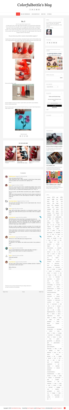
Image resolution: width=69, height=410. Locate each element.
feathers (58, 288)
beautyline (49, 321)
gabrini (58, 338)
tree (48, 393)
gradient (48, 222)
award (50, 319)
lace (59, 352)
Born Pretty (57, 218)
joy (53, 224)
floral (48, 263)
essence (48, 197)
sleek (60, 385)
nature (59, 373)
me (58, 364)
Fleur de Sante (49, 232)
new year (48, 375)
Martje (59, 309)
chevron (48, 282)
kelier (58, 350)
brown (55, 240)
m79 (53, 360)
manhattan (49, 294)
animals (58, 278)
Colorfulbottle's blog (34, 4)
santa (60, 383)
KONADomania (12, 176)
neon (48, 269)
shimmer (57, 213)
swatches (57, 389)
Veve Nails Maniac (13, 201)
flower (58, 228)
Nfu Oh (59, 311)
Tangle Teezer (49, 315)
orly (58, 236)
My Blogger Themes (40, 408)
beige (49, 240)
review (48, 207)
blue (57, 199)
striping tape (49, 255)
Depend (57, 257)
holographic (49, 215)
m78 (48, 360)
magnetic (49, 226)
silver (58, 215)
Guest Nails (58, 232)
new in (48, 298)
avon (60, 238)
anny (48, 280)
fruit (50, 338)
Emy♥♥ (10, 255)
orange (57, 220)
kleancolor (49, 352)
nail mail (58, 367)
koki (55, 352)
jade (60, 348)
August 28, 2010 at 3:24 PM (17, 208)
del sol (54, 333)
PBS (47, 313)
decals (48, 333)
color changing (49, 284)
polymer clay (57, 298)
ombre (55, 375)
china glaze (57, 205)
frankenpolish (49, 290)
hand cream (49, 348)
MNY (55, 275)
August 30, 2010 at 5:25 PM (21, 261)
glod (48, 342)
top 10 (58, 391)
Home (18, 14)
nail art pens (49, 296)
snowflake (49, 302)
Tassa (10, 248)
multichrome (49, 367)
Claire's (49, 275)
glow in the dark (57, 342)
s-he (48, 230)
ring (58, 381)
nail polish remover (50, 373)
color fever (58, 284)
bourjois (57, 280)
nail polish (49, 369)
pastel (48, 238)
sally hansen (57, 226)
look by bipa (49, 236)
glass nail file (49, 340)
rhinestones (49, 381)
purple (48, 199)
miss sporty (49, 267)
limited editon (56, 265)
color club (49, 228)
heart (48, 265)
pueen (53, 253)
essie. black (50, 335)
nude (48, 253)
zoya (59, 230)
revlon (59, 253)
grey (48, 224)
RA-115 (59, 313)
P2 (58, 259)
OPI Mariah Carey (50, 165)
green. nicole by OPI (50, 346)
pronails (59, 269)
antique (54, 317)
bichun (58, 321)
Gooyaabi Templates (57, 408)
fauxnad (57, 222)
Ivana (10, 185)
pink (57, 197)
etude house (58, 335)
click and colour (50, 329)
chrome (57, 282)
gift (59, 251)
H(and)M (54, 238)
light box (48, 356)
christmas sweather (50, 327)
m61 (55, 358)
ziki (48, 398)
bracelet (57, 323)
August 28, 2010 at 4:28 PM (21, 217)
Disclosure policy (36, 14)
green (57, 211)
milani (58, 294)
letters (57, 354)
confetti (50, 331)
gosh (58, 290)
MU (53, 309)
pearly (60, 375)
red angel (57, 379)
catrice (57, 207)
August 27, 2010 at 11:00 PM (17, 185)
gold (50, 218)
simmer (48, 273)
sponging (58, 387)
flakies (50, 242)
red (57, 201)
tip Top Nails (49, 391)
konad (48, 205)
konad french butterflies (51, 292)
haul (53, 234)
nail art (48, 203)
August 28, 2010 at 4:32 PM (21, 237)
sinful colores (57, 300)
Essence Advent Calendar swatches (54, 146)
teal (48, 304)
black (48, 201)
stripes (58, 302)
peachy (53, 269)
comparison (49, 286)
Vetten (58, 315)
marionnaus (57, 362)
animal (48, 317)
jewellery (50, 350)
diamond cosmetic (50, 288)
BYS (60, 273)
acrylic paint (49, 278)
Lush (48, 309)
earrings (59, 333)
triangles (53, 393)
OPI (47, 234)
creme (58, 331)
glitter (57, 209)
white (57, 203)
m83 (59, 360)
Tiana (10, 208)
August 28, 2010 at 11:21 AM (23, 201)
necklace (58, 296)
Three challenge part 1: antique (53, 184)
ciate (50, 249)
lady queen (49, 244)
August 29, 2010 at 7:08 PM (17, 248)
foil (54, 251)
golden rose (49, 344)
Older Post (41, 291)
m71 (59, 358)
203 (60, 304)
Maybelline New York (51, 311)
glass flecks (57, 263)
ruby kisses (49, 383)
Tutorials (49, 14)
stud (48, 389)
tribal (59, 393)
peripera (50, 377)
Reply (10, 182)
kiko (58, 242)
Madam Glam (49, 259)
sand (55, 383)
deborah (48, 251)
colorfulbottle (12, 217)
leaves (48, 354)
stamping (49, 213)
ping (48, 379)
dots (60, 240)
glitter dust (58, 340)
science (54, 385)
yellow (53, 230)
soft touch (50, 387)
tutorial (55, 273)
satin (49, 385)
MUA (60, 275)
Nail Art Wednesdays (25, 14)
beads (58, 319)
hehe (56, 348)
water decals (54, 304)
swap (58, 255)
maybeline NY (49, 364)
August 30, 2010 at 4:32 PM (17, 255)
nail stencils (58, 267)
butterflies (49, 325)
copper (58, 286)
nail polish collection (51, 371)
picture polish (57, 377)
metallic (57, 244)
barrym (48, 211)
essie (48, 220)
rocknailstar (49, 300)
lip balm (60, 356)
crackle (58, 249)
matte (59, 224)
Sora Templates (30, 408)
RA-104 (53, 313)
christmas (49, 261)
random (50, 271)
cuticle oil (57, 261)
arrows (60, 317)
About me (43, 14)
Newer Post (5, 291)
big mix (48, 323)
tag (47, 257)
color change (59, 329)
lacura (59, 234)
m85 (48, 362)
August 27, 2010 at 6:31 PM (21, 176)
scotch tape (58, 271)
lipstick (49, 358)
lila (54, 356)
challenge (49, 209)
